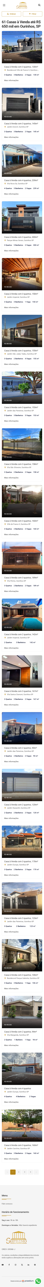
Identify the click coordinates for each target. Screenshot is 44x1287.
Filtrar (34, 14)
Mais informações (11, 80)
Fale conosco (7, 1204)
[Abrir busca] (39, 5)
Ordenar (13, 14)
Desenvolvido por (16, 1281)
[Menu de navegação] (5, 5)
